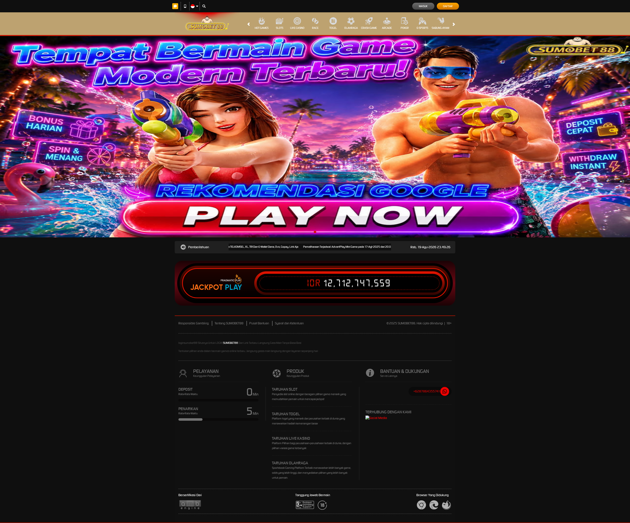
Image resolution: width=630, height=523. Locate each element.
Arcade (387, 28)
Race (315, 28)
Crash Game (369, 28)
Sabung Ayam (440, 28)
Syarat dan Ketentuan (289, 323)
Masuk (423, 6)
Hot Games (261, 28)
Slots (279, 28)
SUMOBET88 (230, 343)
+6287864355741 (426, 391)
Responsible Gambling (193, 323)
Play (233, 287)
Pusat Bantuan (259, 323)
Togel (333, 28)
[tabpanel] (315, 136)
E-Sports (422, 28)
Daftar (448, 6)
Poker (405, 28)
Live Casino (297, 28)
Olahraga (351, 28)
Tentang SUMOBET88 (229, 323)
